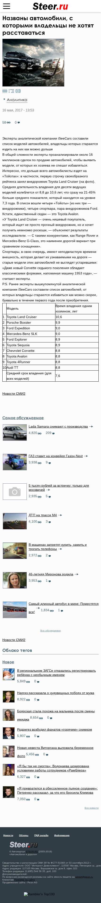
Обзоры (23, 835)
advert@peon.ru (84, 877)
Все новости (92, 808)
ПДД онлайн (41, 835)
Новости (8, 835)
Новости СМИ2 (13, 393)
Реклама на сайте (24, 879)
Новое (8, 662)
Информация (62, 835)
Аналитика (17, 99)
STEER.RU (32, 851)
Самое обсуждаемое (23, 417)
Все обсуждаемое (50, 630)
